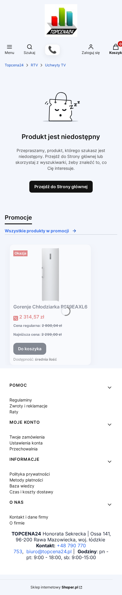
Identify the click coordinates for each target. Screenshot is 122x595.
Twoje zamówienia (27, 436)
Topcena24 (14, 65)
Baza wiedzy (21, 485)
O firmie (17, 522)
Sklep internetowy (54, 587)
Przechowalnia (23, 448)
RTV (34, 65)
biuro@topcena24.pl (49, 551)
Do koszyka (29, 348)
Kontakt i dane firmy (28, 516)
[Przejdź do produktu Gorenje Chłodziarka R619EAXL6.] (50, 274)
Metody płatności (26, 479)
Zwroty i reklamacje (28, 405)
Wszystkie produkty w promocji (37, 230)
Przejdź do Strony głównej (61, 186)
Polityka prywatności (29, 473)
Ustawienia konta (26, 442)
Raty (13, 411)
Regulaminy (20, 399)
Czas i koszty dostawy (31, 491)
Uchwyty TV (55, 65)
